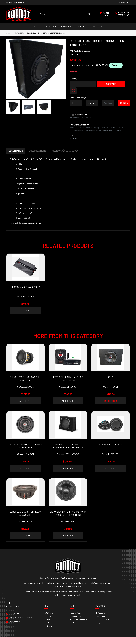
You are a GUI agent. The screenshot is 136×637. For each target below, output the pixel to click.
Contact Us (97, 26)
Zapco (47, 619)
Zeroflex (47, 623)
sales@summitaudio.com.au (21, 617)
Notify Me (111, 84)
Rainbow (47, 616)
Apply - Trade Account (104, 623)
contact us (124, 2)
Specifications (37, 150)
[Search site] (89, 14)
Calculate (125, 103)
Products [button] (49, 26)
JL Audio (48, 626)
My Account (100, 613)
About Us (81, 26)
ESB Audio (48, 613)
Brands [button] (65, 26)
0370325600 (123, 15)
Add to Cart (25, 310)
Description (15, 150)
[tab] (15, 151)
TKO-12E (110, 377)
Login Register (15, 2)
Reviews (57, 150)
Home (36, 26)
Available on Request (18, 621)
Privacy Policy (75, 616)
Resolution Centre (102, 619)
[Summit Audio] (18, 14)
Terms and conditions (78, 619)
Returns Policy (75, 613)
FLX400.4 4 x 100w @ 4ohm (25, 286)
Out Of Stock (110, 401)
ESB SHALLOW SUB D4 (110, 444)
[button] (73, 90)
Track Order (100, 616)
